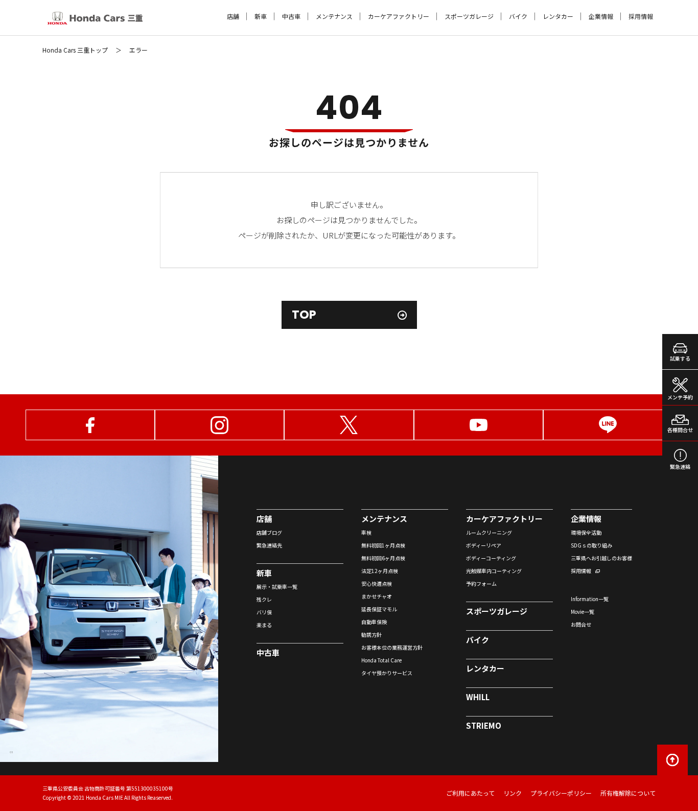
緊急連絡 (680, 466)
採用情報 (641, 16)
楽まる (264, 625)
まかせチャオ (376, 596)
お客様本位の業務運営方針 (392, 647)
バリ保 (264, 612)
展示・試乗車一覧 (277, 586)
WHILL (478, 696)
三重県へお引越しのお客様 (601, 558)
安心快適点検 (376, 583)
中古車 (291, 16)
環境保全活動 (586, 532)
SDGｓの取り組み (591, 545)
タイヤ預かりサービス (386, 673)
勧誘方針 (371, 634)
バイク (518, 16)
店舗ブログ (269, 532)
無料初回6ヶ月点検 (383, 558)
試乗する (680, 358)
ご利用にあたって (470, 793)
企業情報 (601, 16)
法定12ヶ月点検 (379, 571)
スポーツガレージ (469, 16)
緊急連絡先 (269, 545)
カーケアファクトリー (398, 16)
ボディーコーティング (491, 558)
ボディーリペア (483, 545)
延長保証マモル (379, 609)
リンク (512, 793)
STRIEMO (483, 725)
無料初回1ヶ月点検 (383, 545)
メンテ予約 (680, 397)
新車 (260, 16)
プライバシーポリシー (561, 793)
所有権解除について (628, 793)
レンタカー (558, 16)
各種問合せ (680, 430)
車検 (366, 532)
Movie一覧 (582, 611)
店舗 (233, 16)
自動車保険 (374, 622)
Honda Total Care (381, 660)
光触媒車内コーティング (494, 571)
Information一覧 (590, 599)
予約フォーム (481, 583)
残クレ (264, 599)
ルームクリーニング (489, 532)
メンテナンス (334, 16)
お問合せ (581, 624)
